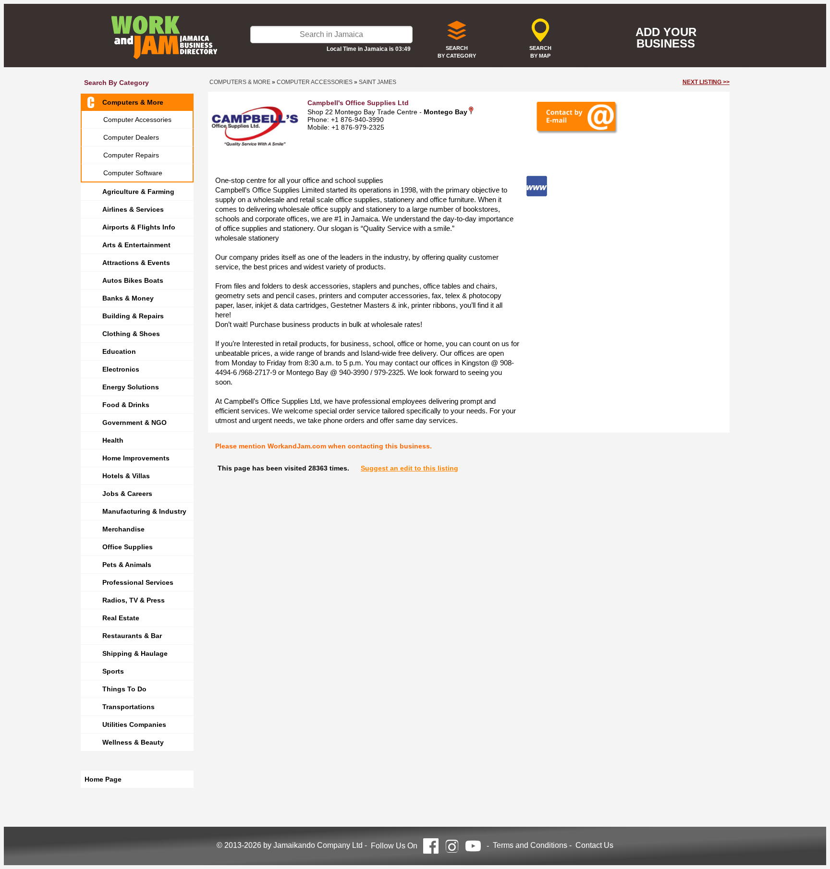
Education (119, 351)
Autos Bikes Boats (132, 280)
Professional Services (137, 582)
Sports (113, 671)
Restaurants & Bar (132, 636)
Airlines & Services (133, 209)
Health (112, 440)
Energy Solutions (130, 387)
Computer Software (132, 173)
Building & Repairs (133, 316)
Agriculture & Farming (138, 191)
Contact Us (594, 845)
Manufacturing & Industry (144, 511)
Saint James (377, 82)
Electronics (120, 369)
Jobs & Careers (127, 493)
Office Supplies (127, 547)
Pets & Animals (126, 564)
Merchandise (123, 529)
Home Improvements (136, 458)
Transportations (128, 707)
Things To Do (124, 689)
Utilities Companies (134, 724)
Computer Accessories (137, 119)
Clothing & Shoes (131, 334)
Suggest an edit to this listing (409, 468)
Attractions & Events (136, 262)
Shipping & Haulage (135, 653)
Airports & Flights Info (138, 227)
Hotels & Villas (126, 476)
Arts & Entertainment (136, 245)
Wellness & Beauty (133, 742)
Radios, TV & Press (133, 600)
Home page (103, 779)
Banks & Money (128, 298)
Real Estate (120, 618)
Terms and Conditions (530, 845)
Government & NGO (134, 422)
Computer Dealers (131, 137)
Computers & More (132, 102)
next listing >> (706, 82)
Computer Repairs (131, 155)
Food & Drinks (125, 405)
